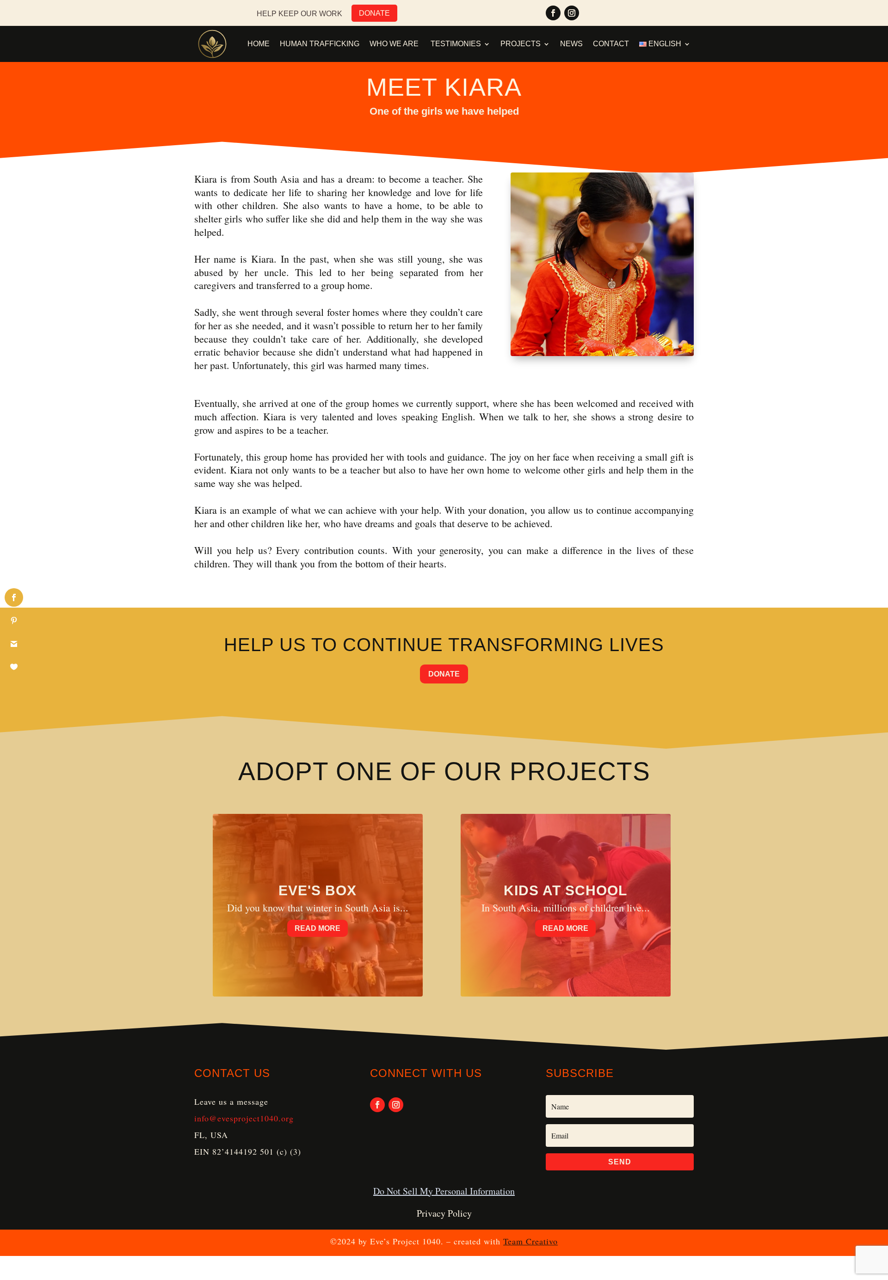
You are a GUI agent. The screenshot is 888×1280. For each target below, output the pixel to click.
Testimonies (456, 44)
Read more (317, 928)
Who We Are (395, 44)
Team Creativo (530, 1241)
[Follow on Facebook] (553, 13)
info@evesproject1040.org (244, 1118)
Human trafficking (319, 44)
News (571, 44)
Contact (611, 44)
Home (258, 44)
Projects (520, 44)
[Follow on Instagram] (571, 13)
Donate (374, 13)
